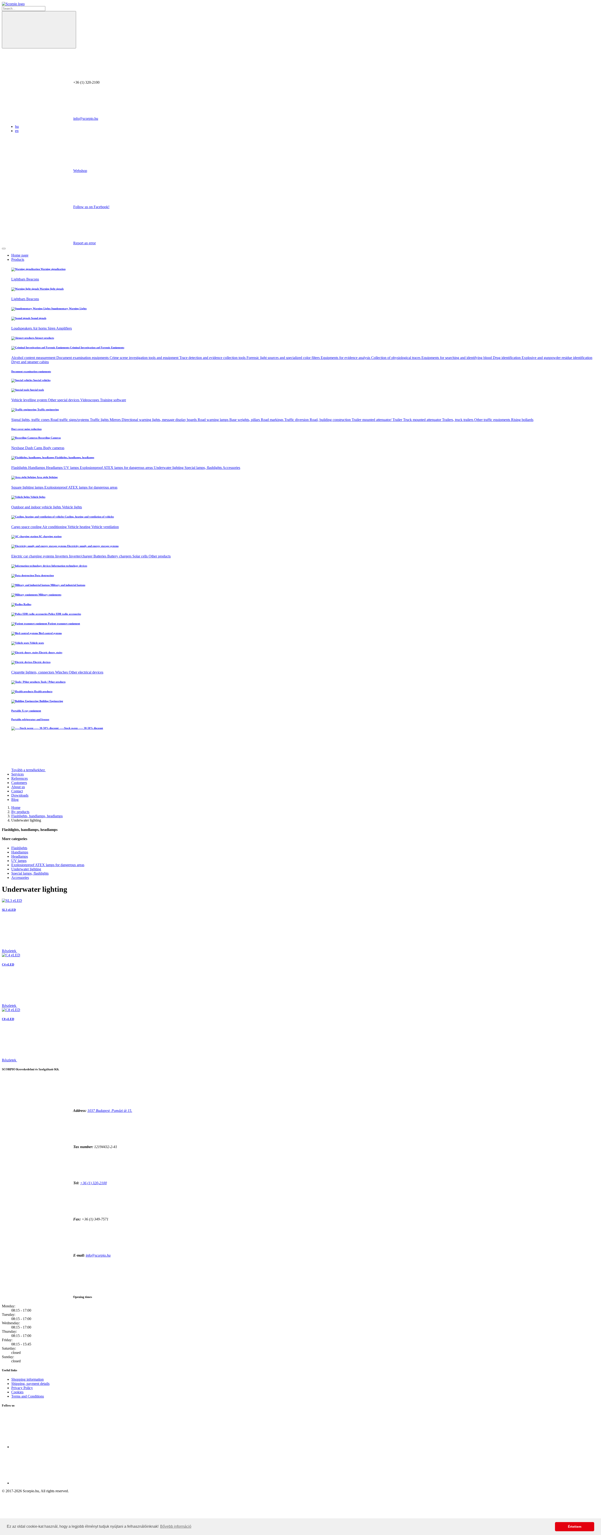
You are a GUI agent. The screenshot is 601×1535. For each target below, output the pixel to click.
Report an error (84, 243)
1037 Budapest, (109, 1111)
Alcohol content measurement (33, 358)
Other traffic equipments (492, 420)
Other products (160, 556)
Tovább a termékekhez (28, 770)
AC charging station (50, 536)
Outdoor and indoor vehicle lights (36, 507)
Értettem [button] (574, 1526)
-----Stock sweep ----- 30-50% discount (81, 728)
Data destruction (44, 575)
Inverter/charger (81, 556)
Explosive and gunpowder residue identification (557, 358)
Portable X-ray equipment (26, 710)
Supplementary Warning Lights (68, 308)
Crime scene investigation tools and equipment (144, 358)
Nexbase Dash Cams (27, 448)
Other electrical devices (86, 672)
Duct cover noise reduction (26, 429)
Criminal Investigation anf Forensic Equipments (96, 347)
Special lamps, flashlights (204, 468)
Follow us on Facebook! (91, 207)
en (17, 131)
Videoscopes (90, 400)
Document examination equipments (83, 358)
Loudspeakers (22, 328)
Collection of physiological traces (396, 358)
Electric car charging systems (33, 556)
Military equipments (49, 594)
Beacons (32, 279)
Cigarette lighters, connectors (33, 672)
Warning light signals (51, 288)
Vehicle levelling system (29, 400)
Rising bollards (522, 420)
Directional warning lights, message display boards (160, 420)
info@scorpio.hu (85, 119)
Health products (42, 691)
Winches (62, 672)
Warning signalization (52, 269)
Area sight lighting (47, 477)
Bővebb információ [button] (175, 1526)
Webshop (80, 171)
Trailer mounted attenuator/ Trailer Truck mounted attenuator (397, 420)
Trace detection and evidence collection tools (213, 358)
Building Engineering (51, 701)
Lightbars (18, 279)
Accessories (231, 468)
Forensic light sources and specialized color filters (284, 358)
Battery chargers (119, 556)
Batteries (100, 556)
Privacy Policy (22, 1388)
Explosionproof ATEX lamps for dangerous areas (117, 468)
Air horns (40, 328)
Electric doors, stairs (50, 652)
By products (20, 812)
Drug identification (507, 358)
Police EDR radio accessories (64, 613)
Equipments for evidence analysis (346, 358)
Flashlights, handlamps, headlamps (74, 457)
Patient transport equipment (63, 623)
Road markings (272, 420)
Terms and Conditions (27, 1396)
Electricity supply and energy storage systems (92, 546)
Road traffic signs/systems (70, 420)
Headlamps (55, 468)
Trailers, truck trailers (458, 420)
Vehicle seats (36, 642)
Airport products (44, 337)
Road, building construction (331, 420)
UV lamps (72, 468)
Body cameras (53, 448)
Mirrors (116, 420)
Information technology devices (69, 565)
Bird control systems (50, 633)
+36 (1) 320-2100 (93, 1183)
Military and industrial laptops (67, 585)
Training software (113, 400)
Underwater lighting (169, 468)
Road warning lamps (213, 420)
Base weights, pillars (245, 420)
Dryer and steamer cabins (30, 362)
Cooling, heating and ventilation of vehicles (89, 516)
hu (17, 127)
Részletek (9, 951)
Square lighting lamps (27, 487)
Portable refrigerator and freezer (30, 719)
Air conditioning (55, 527)
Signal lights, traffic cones (30, 420)
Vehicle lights (37, 496)
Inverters (62, 556)
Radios (27, 604)
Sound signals (38, 318)
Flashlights (19, 468)
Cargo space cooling (26, 527)
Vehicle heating (79, 527)
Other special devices (64, 400)
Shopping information (27, 1379)
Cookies (17, 1392)
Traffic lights (100, 420)
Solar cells (140, 556)
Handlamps (37, 468)
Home (15, 808)
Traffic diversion (297, 420)
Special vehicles (41, 380)
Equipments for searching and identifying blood (457, 358)
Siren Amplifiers (60, 328)
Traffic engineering (48, 409)
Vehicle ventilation (105, 527)
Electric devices (41, 662)
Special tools (36, 389)
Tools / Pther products (52, 681)
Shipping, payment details (30, 1384)
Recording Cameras (49, 437)
